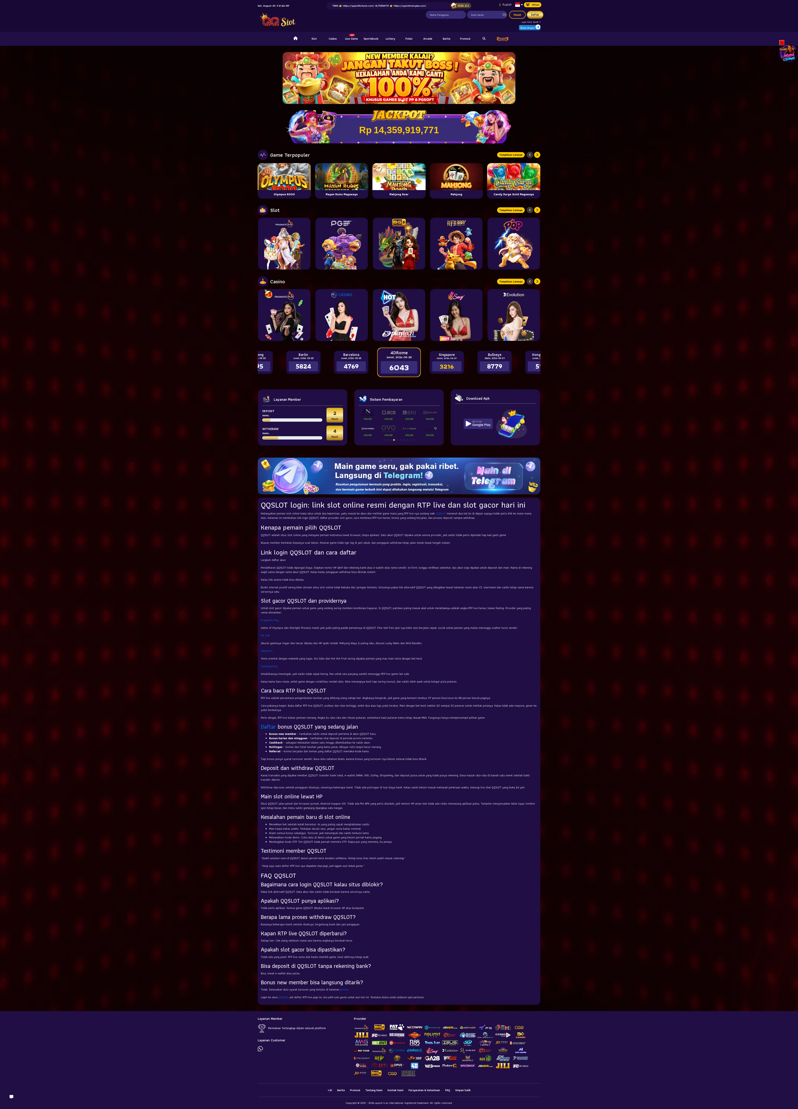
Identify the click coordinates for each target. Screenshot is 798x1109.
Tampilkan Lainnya (510, 155)
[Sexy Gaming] (456, 315)
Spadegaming (269, 666)
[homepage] (295, 39)
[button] (510, 78)
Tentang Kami (373, 1090)
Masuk (517, 14)
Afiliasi (535, 4)
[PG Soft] (341, 244)
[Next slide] (537, 155)
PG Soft (265, 635)
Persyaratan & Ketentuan (424, 1090)
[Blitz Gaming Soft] (399, 244)
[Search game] (484, 39)
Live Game (351, 38)
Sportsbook (371, 38)
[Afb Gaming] (456, 244)
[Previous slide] (530, 155)
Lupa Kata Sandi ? (530, 22)
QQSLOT (441, 513)
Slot (314, 38)
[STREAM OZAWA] (788, 52)
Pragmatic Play (270, 620)
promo (344, 989)
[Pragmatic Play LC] (284, 315)
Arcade (427, 38)
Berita (446, 38)
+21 (330, 1090)
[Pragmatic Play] (284, 244)
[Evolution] (514, 315)
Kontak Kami (395, 1090)
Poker (409, 38)
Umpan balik (463, 1090)
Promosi (465, 38)
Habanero (267, 651)
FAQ (447, 1090)
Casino (333, 38)
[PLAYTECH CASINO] (399, 315)
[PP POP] (514, 244)
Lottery (390, 38)
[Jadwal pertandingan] (461, 6)
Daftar (535, 14)
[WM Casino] (341, 315)
